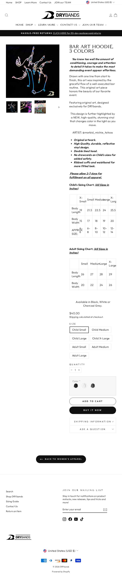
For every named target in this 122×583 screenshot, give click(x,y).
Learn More (31, 2)
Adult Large (79, 355)
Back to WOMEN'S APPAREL (63, 459)
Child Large (79, 338)
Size (72, 324)
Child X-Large (101, 338)
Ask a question (93, 429)
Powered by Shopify (61, 571)
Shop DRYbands (14, 496)
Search (9, 491)
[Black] (75, 386)
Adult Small (79, 347)
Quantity (77, 364)
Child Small (79, 329)
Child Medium (100, 329)
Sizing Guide (12, 501)
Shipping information (92, 421)
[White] (84, 386)
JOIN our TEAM (62, 2)
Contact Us (45, 2)
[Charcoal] (92, 386)
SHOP (18, 2)
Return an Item (13, 511)
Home (9, 2)
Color (76, 381)
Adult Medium (100, 347)
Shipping (73, 317)
